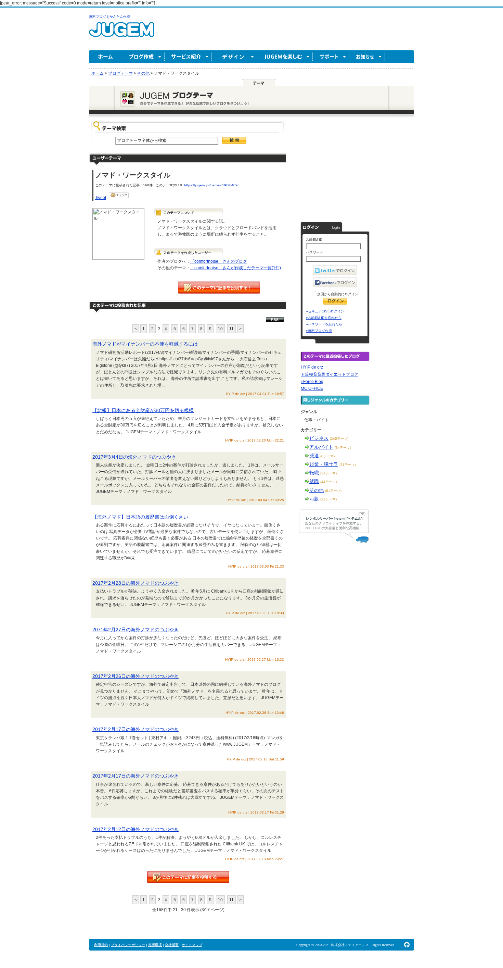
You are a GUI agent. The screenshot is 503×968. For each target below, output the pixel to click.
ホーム (105, 56)
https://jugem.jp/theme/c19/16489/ (211, 185)
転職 (314, 472)
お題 (314, 498)
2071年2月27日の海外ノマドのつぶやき (135, 629)
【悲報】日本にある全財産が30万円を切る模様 (143, 410)
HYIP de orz (312, 367)
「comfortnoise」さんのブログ (218, 261)
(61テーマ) (333, 491)
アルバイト (321, 447)
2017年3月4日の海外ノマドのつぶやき (134, 457)
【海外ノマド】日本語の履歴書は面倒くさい (140, 517)
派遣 (314, 455)
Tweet (100, 197)
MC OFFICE (312, 388)
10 (220, 328)
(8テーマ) (327, 456)
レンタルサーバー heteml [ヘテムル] (334, 518)
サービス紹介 (188, 56)
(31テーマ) (328, 473)
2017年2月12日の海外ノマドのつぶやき (135, 829)
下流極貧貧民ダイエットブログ (329, 374)
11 (231, 328)
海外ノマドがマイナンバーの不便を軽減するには (145, 344)
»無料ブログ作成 (319, 331)
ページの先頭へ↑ (407, 945)
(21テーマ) (328, 499)
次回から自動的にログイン (337, 294)
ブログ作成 (143, 56)
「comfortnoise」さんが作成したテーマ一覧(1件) (235, 267)
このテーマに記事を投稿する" (188, 877)
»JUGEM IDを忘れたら (323, 318)
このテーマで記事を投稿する (219, 288)
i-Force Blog (312, 381)
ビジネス (318, 438)
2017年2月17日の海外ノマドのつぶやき (135, 729)
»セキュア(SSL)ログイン (325, 311)
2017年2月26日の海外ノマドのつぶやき (135, 676)
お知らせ (367, 56)
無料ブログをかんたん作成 (109, 16)
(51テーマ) (347, 465)
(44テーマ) (328, 482)
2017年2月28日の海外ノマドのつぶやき (135, 583)
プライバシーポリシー (128, 945)
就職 (314, 481)
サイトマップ (192, 945)
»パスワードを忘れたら (324, 324)
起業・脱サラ (323, 464)
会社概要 (172, 945)
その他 (316, 490)
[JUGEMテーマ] (259, 82)
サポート (331, 56)
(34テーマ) (343, 447)
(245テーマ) (339, 438)
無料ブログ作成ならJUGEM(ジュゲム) (121, 33)
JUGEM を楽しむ (285, 56)
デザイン (234, 56)
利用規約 (101, 945)
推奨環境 (155, 945)
